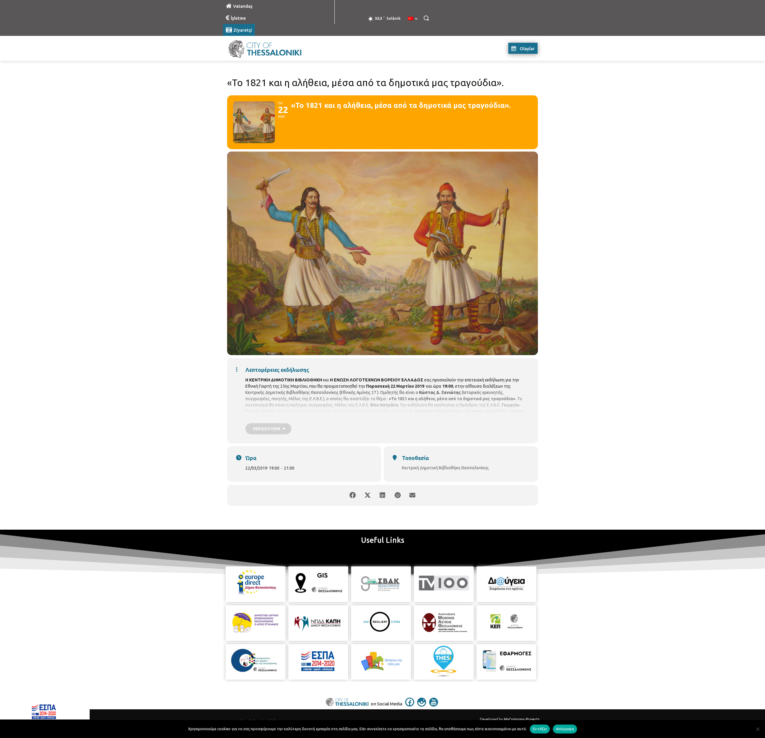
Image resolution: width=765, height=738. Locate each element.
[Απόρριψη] (758, 729)
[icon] (410, 704)
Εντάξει (540, 729)
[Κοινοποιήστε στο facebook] (352, 495)
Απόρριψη (565, 729)
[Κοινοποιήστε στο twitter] (367, 495)
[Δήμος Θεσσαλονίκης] (270, 48)
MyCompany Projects (521, 719)
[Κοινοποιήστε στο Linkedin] (382, 495)
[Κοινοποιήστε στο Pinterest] (397, 495)
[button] (426, 18)
